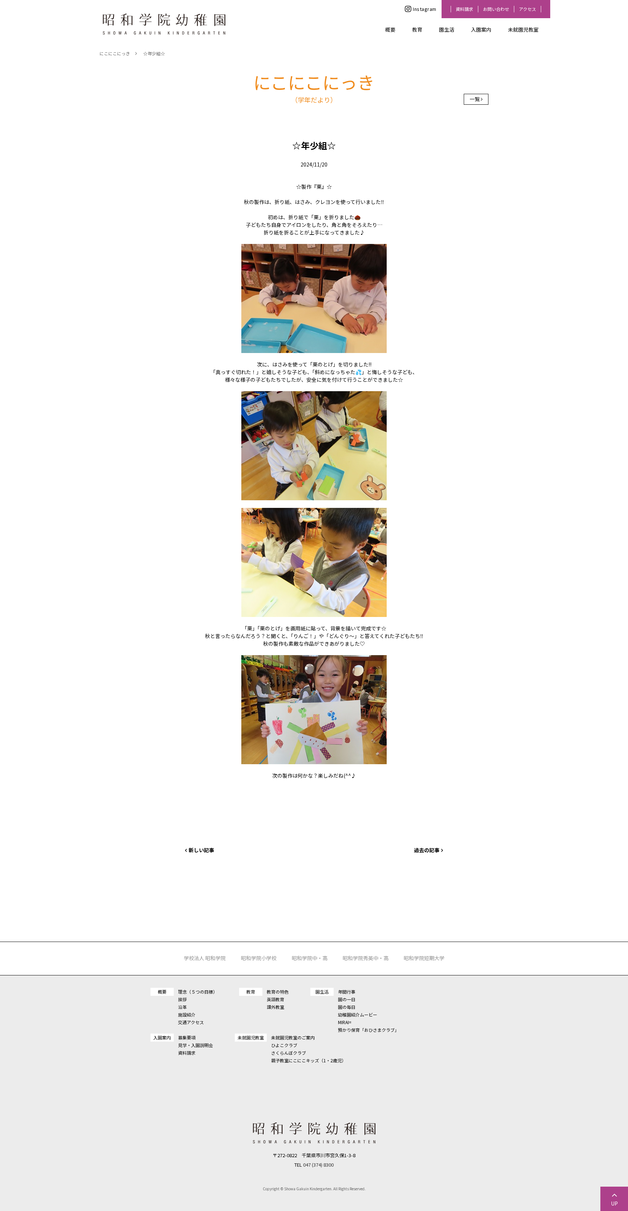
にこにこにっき (115, 53)
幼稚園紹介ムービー (357, 1014)
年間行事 (346, 992)
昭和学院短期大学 (424, 958)
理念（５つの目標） (197, 992)
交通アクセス (191, 1022)
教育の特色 (278, 992)
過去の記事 (426, 850)
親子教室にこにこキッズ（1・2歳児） (308, 1060)
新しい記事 (201, 850)
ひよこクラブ (284, 1045)
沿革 (182, 1007)
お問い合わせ (496, 9)
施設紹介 (187, 1014)
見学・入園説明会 (195, 1045)
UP (614, 1203)
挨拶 (182, 999)
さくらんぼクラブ (288, 1053)
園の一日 (346, 999)
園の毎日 (346, 1007)
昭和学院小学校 (259, 958)
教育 (417, 29)
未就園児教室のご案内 (293, 1037)
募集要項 (187, 1037)
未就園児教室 (523, 29)
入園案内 (481, 29)
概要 (390, 29)
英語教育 (275, 999)
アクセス (527, 9)
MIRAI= (344, 1022)
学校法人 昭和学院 (205, 958)
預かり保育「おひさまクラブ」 (368, 1030)
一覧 (475, 99)
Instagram (424, 8)
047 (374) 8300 (318, 1164)
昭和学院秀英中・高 (366, 958)
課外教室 (275, 1007)
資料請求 (464, 9)
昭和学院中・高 (309, 958)
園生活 (446, 29)
